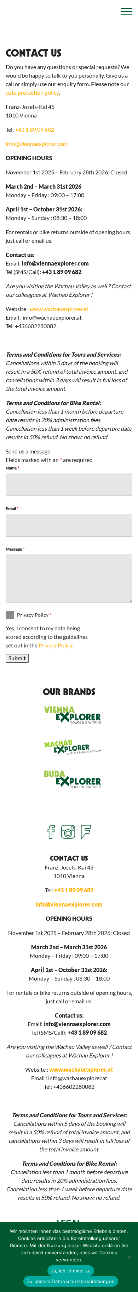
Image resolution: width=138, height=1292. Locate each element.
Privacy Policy (34, 615)
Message (15, 549)
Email (12, 508)
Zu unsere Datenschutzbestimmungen (71, 1281)
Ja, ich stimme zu (71, 1270)
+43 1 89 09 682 (34, 129)
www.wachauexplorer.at (59, 308)
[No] (129, 1257)
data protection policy (32, 92)
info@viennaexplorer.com (37, 143)
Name (12, 468)
